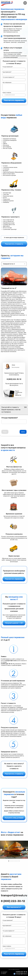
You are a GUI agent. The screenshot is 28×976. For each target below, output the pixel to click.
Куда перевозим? (7, 72)
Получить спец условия (14, 818)
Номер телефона (7, 92)
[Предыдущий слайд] (1, 850)
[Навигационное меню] (25, 2)
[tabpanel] (14, 313)
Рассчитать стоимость (14, 244)
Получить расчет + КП (14, 623)
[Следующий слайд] (27, 850)
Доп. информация (7, 82)
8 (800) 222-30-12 (14, 379)
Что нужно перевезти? (8, 77)
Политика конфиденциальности (14, 969)
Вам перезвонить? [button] (14, 907)
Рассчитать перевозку (14, 579)
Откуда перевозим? (8, 66)
